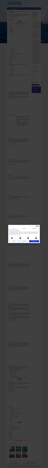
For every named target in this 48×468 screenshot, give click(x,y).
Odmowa (14, 241)
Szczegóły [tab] (24, 228)
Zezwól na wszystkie (34, 241)
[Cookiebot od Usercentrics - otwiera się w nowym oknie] (36, 226)
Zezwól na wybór (24, 241)
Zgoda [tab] (13, 228)
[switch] (20, 238)
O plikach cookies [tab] (34, 228)
